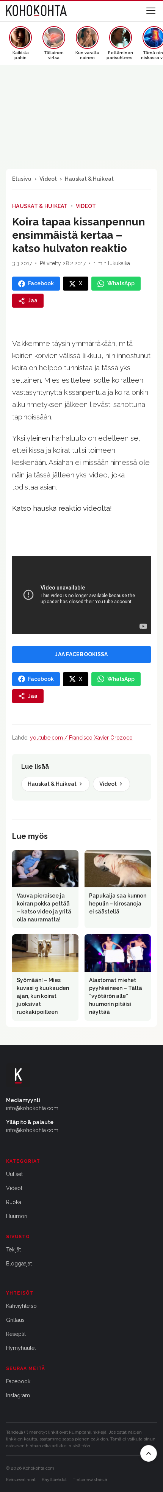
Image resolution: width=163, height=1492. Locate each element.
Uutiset (14, 1174)
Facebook (18, 1381)
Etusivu (21, 179)
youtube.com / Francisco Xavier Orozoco (81, 738)
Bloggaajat (19, 1264)
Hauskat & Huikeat (89, 179)
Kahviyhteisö (21, 1306)
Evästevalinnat (21, 1479)
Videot (48, 179)
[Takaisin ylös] (148, 1453)
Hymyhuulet (21, 1348)
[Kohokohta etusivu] (36, 10)
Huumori (16, 1216)
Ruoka (13, 1202)
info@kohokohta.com (32, 1108)
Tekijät (13, 1249)
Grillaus (15, 1320)
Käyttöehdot (54, 1479)
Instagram (18, 1395)
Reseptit (16, 1334)
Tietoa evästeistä (90, 1479)
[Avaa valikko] (151, 11)
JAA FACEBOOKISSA (81, 654)
